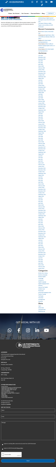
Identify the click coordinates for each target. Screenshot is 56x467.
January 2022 (41, 69)
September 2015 (42, 194)
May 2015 (40, 201)
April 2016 (40, 182)
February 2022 (41, 68)
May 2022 (40, 62)
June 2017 (40, 157)
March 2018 (41, 141)
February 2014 (41, 228)
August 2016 (41, 175)
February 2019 (41, 122)
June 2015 (40, 199)
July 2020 (40, 94)
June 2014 (40, 221)
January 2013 (41, 251)
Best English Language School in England (10, 393)
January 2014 (41, 229)
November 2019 (41, 106)
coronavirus (41, 280)
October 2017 (41, 150)
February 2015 (41, 207)
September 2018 (42, 131)
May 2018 (40, 138)
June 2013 (40, 242)
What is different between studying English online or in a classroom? (46, 45)
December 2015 (41, 189)
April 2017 (40, 161)
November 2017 (41, 148)
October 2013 (41, 235)
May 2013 (40, 243)
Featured (40, 285)
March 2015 (41, 205)
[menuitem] (10, 13)
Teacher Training (42, 294)
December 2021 (41, 71)
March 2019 (41, 120)
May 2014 (40, 222)
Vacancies (40, 301)
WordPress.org (41, 311)
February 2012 (41, 266)
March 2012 (41, 265)
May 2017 (40, 159)
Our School (16, 13)
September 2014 (42, 215)
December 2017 (41, 147)
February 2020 (41, 101)
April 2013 (40, 245)
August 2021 (41, 78)
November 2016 (41, 170)
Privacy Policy (4, 396)
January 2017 (41, 166)
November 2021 (41, 73)
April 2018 (40, 140)
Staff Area (3, 394)
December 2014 (41, 210)
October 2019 (41, 108)
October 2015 (41, 192)
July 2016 (40, 177)
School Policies (4, 386)
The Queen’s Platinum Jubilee (44, 23)
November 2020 (41, 87)
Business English (42, 276)
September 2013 (42, 236)
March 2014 (41, 226)
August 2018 (41, 133)
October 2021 (41, 75)
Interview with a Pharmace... (11, 19)
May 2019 (40, 117)
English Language (42, 282)
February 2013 (41, 249)
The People (40, 296)
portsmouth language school (44, 292)
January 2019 (41, 124)
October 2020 (41, 89)
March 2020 (41, 99)
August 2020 (41, 92)
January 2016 (41, 187)
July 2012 (40, 258)
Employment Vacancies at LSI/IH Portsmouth (11, 387)
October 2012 (41, 256)
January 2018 (41, 145)
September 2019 (42, 110)
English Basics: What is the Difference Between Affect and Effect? (46, 37)
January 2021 (41, 85)
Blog (43, 13)
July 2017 (40, 156)
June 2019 (40, 115)
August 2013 (41, 238)
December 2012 (41, 252)
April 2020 (40, 97)
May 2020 (40, 96)
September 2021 (42, 76)
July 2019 (40, 113)
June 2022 (40, 61)
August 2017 (41, 154)
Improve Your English (43, 287)
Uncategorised (41, 299)
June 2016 (40, 178)
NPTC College (4, 374)
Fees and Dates (35, 13)
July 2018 (40, 134)
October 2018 (41, 129)
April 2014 (40, 224)
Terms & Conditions (5, 390)
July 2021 (40, 80)
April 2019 (40, 119)
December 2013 (41, 231)
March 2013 (41, 247)
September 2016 (42, 173)
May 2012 (40, 261)
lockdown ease (41, 289)
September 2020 (42, 90)
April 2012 (40, 263)
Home (10, 13)
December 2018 (41, 126)
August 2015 (41, 196)
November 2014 (41, 212)
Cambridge (40, 278)
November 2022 (41, 59)
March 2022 (41, 66)
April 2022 (40, 64)
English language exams (43, 283)
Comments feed (41, 309)
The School (40, 297)
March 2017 (41, 163)
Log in (39, 306)
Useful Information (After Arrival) (8, 389)
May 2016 (40, 180)
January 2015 (41, 208)
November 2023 (41, 57)
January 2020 (41, 103)
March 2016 (41, 184)
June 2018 (40, 136)
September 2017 (42, 152)
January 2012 (41, 268)
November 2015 (41, 191)
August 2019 (41, 112)
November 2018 (41, 127)
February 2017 (41, 164)
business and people (42, 275)
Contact (51, 13)
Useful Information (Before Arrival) (9, 388)
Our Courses (25, 13)
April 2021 (40, 83)
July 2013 (40, 240)
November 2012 (41, 254)
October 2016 (41, 171)
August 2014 (41, 217)
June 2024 (40, 55)
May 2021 (40, 82)
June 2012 (40, 259)
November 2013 (41, 233)
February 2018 (41, 143)
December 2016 (41, 168)
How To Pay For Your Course (7, 392)
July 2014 (40, 219)
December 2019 (41, 104)
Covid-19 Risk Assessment (7, 397)
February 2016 (41, 185)
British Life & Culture (43, 273)
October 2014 (41, 214)
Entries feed (41, 307)
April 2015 (40, 203)
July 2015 (40, 198)
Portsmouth (41, 290)
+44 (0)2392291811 (16, 2)
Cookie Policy (4, 395)
